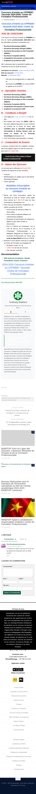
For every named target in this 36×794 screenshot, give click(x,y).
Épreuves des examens (19, 696)
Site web (6, 585)
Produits (18, 704)
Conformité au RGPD (18, 744)
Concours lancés (8, 6)
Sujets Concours (19, 700)
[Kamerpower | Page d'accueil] (9, 2)
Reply (8, 555)
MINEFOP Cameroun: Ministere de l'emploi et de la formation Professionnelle (16, 399)
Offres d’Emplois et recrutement (18, 717)
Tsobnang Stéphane (9, 19)
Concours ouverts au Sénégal (19, 713)
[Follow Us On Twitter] (10, 789)
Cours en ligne (18, 687)
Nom (5, 578)
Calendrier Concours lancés (19, 691)
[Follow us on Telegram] (20, 789)
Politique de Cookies (18, 761)
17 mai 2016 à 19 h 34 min (14, 546)
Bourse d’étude (19, 721)
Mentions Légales (18, 739)
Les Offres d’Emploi (19, 725)
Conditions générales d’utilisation (18, 748)
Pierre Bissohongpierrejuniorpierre (16, 544)
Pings (23, 539)
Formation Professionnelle (18, 29)
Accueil (2, 8)
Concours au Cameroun (18, 708)
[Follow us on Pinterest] (26, 789)
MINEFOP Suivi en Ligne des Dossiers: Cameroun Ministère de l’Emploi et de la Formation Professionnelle (17, 451)
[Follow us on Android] (15, 789)
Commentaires (10, 539)
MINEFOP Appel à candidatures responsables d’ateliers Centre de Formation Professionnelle (17, 522)
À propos (19, 765)
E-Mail (21, 578)
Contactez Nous (19, 769)
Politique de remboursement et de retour (18, 756)
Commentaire (8, 566)
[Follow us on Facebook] (13, 789)
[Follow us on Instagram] (18, 789)
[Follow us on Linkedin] (23, 789)
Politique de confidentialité (19, 752)
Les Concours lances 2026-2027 (11, 282)
